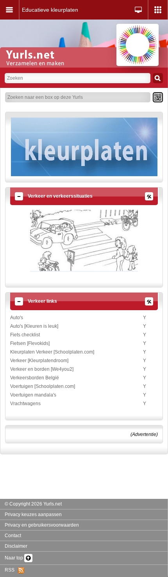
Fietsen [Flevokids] (30, 343)
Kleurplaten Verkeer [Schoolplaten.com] (52, 352)
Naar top (14, 558)
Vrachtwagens (25, 403)
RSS (11, 570)
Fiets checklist (25, 335)
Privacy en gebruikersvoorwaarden (42, 525)
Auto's (16, 317)
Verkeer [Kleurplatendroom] (39, 360)
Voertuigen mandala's (33, 395)
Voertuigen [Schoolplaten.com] (42, 386)
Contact (13, 535)
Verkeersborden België (34, 377)
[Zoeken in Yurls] (158, 78)
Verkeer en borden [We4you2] (41, 369)
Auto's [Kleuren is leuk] (34, 326)
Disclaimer (16, 546)
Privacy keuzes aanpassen (33, 514)
